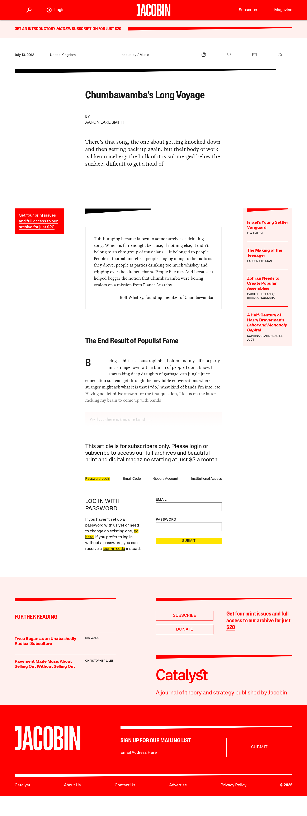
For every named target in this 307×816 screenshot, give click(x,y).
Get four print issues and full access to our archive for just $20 (38, 221)
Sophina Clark (258, 336)
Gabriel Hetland (260, 294)
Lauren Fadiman (259, 261)
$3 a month (203, 460)
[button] (9, 9)
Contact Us (125, 785)
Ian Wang (92, 638)
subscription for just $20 (96, 29)
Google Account (165, 479)
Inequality (128, 55)
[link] (55, 10)
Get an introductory (35, 29)
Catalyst (22, 785)
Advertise (178, 785)
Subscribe (248, 10)
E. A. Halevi (255, 233)
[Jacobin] (153, 10)
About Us (72, 785)
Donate (184, 629)
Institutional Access (206, 479)
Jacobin (63, 29)
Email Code (132, 479)
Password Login (97, 479)
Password (166, 520)
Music (144, 55)
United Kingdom (63, 55)
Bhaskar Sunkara (261, 298)
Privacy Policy (233, 785)
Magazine (283, 10)
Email (161, 499)
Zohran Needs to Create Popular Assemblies (263, 284)
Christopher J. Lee (99, 660)
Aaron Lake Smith (104, 123)
